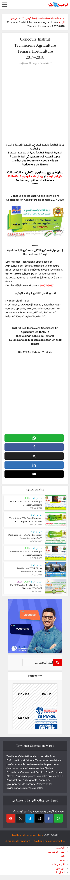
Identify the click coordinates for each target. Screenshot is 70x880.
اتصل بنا (60, 872)
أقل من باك (58, 864)
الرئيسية (60, 847)
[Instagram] (39, 818)
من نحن (60, 868)
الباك (26, 498)
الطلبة (19, 581)
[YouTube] (10, 818)
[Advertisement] (35, 104)
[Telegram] (29, 818)
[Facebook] (49, 818)
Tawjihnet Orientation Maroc (28, 835)
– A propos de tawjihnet (18, 840)
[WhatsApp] (58, 818)
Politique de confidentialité (49, 840)
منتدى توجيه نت (56, 851)
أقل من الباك (36, 498)
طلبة (62, 860)
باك (63, 856)
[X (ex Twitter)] (20, 818)
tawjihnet (23, 63)
